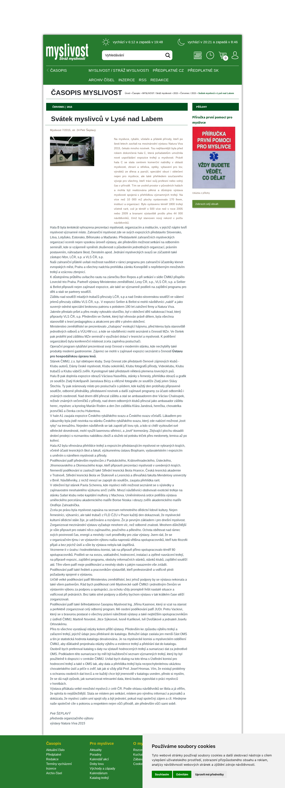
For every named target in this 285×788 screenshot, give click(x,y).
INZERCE (126, 80)
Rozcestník (141, 750)
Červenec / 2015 (188, 93)
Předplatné (53, 754)
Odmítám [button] (182, 774)
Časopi (136, 93)
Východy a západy (102, 768)
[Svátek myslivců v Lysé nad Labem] (72, 165)
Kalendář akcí (99, 759)
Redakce (159, 80)
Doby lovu (97, 764)
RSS (143, 80)
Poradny (95, 754)
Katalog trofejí (99, 777)
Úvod (127, 93)
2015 (175, 93)
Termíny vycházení (59, 764)
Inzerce (51, 768)
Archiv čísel (102, 80)
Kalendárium (98, 773)
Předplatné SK (203, 70)
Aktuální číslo (55, 750)
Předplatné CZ (168, 70)
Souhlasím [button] (162, 774)
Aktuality (96, 750)
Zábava (138, 759)
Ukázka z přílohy (201, 193)
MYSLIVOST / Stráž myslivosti (119, 70)
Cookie (139, 764)
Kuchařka (139, 754)
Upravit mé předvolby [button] (209, 774)
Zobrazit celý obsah (206, 204)
